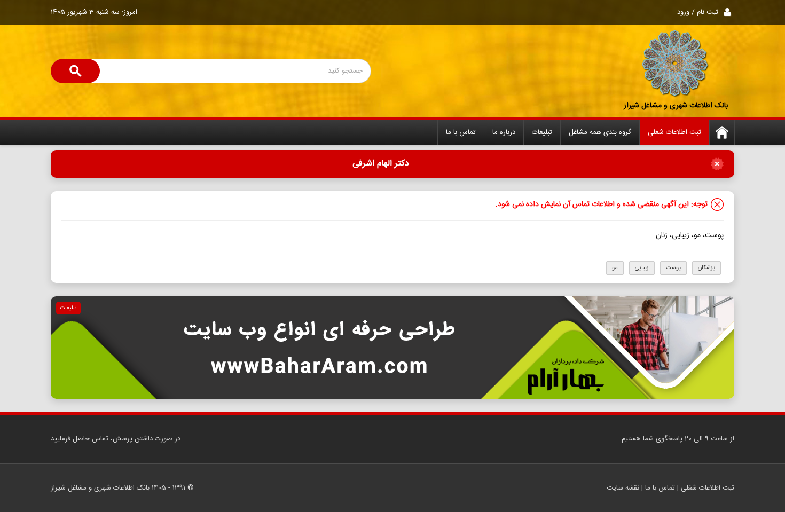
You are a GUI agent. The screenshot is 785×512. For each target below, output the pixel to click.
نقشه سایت (623, 488)
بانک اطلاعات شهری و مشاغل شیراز (676, 105)
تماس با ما (461, 132)
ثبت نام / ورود (697, 12)
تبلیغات (542, 132)
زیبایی (642, 268)
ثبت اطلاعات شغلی (674, 132)
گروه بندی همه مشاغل (600, 132)
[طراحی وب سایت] (392, 347)
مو (615, 268)
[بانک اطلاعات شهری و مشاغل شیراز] (675, 64)
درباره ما (503, 132)
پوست (673, 268)
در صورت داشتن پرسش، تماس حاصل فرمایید (115, 439)
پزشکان (706, 268)
